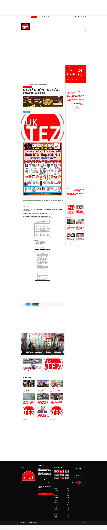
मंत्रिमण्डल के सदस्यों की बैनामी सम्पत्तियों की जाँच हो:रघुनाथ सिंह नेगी (75, 194)
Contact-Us (33, 30)
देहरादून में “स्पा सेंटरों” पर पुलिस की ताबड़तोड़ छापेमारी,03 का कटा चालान (71, 226)
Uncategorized (42, 338)
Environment (37, 22)
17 (72, 480)
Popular (68, 87)
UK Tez (24, 109)
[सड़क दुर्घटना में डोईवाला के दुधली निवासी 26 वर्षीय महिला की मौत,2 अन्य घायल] (62, 478)
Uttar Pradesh (57, 511)
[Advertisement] (53, 8)
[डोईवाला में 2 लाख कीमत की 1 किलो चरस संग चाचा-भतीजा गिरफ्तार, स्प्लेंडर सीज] (29, 383)
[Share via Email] (35, 304)
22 (82, 480)
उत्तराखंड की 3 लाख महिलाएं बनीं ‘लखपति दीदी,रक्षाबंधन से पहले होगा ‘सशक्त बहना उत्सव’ (49, 16)
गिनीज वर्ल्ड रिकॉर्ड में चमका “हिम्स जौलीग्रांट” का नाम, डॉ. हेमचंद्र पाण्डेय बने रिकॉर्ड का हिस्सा (43, 415)
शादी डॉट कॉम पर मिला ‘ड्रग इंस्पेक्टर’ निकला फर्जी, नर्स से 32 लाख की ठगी (28, 417)
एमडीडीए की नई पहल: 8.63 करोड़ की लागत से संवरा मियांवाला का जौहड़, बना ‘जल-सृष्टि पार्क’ (29, 402)
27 (78, 482)
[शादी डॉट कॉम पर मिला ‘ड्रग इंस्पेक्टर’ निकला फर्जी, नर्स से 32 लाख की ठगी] (29, 410)
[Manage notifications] (2, 527)
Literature (57, 502)
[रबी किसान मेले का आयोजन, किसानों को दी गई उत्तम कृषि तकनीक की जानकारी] (70, 145)
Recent (75, 87)
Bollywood (57, 486)
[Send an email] (26, 109)
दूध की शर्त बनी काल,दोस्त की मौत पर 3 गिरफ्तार (80, 239)
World (56, 516)
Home (32, 22)
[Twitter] (26, 112)
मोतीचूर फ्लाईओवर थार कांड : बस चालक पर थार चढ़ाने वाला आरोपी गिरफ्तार (56, 402)
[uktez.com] (25, 26)
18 (74, 480)
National (56, 504)
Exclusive (65, 22)
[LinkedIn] (29, 112)
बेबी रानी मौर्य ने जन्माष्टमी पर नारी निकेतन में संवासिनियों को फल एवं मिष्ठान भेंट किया (75, 96)
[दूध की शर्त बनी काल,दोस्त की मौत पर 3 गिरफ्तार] (80, 235)
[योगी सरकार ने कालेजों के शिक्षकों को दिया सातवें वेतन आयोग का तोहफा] (70, 189)
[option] (42, 344)
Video (56, 514)
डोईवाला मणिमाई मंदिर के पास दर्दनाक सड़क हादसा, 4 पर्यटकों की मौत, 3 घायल (56, 417)
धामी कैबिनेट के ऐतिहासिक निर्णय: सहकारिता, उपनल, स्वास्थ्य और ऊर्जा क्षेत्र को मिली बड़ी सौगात (71, 214)
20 (78, 480)
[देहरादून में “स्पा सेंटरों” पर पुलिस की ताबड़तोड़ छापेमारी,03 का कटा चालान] (71, 221)
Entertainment (53, 22)
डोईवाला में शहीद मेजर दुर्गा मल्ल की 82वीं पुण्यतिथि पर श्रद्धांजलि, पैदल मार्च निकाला (80, 213)
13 (78, 477)
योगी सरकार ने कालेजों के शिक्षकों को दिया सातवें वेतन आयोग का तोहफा (79, 189)
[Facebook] (24, 112)
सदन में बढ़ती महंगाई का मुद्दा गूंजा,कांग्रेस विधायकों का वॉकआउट (74, 92)
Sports (56, 507)
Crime (47, 22)
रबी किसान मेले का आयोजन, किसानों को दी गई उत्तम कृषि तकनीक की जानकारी (79, 105)
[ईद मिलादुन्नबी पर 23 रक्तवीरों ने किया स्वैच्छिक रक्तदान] (56, 471)
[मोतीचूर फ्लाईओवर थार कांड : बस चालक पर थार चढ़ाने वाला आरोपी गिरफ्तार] (56, 396)
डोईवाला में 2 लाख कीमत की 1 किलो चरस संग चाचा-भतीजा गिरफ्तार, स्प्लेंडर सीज (28, 389)
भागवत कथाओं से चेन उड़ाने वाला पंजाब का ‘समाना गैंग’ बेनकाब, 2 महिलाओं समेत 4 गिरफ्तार (42, 402)
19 (76, 480)
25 (74, 482)
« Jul (72, 487)
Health (59, 22)
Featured (56, 497)
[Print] (38, 304)
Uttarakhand (57, 512)
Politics (43, 22)
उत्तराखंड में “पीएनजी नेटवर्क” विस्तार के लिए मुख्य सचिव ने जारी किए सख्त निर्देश (42, 344)
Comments (82, 87)
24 (72, 482)
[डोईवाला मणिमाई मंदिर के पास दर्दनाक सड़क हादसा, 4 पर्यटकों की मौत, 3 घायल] (56, 410)
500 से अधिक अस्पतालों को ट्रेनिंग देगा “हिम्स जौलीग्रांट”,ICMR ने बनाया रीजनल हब (42, 389)
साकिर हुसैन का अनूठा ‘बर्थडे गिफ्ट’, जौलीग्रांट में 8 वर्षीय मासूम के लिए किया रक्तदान (55, 389)
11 (74, 477)
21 (80, 480)
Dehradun (28, 84)
